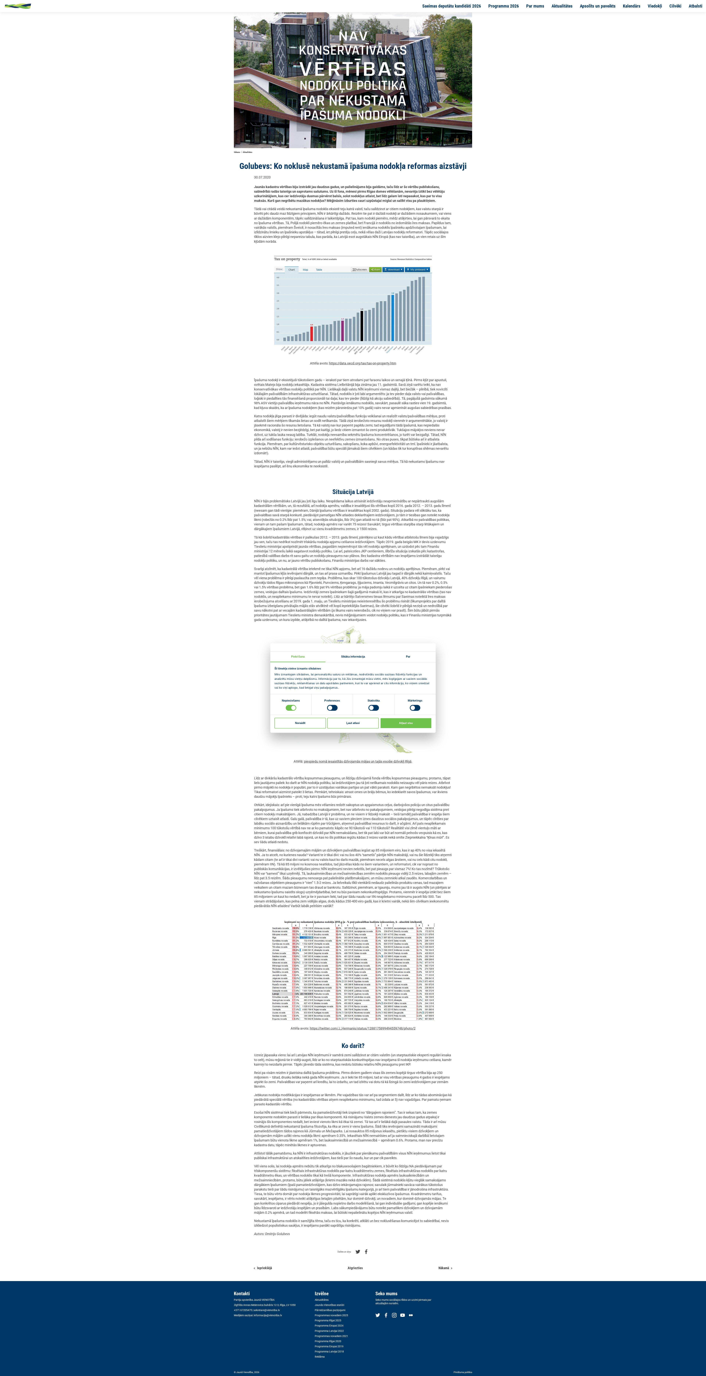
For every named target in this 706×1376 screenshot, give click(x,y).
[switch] (332, 708)
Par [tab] (408, 656)
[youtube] (402, 1315)
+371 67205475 (243, 1310)
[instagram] (394, 1315)
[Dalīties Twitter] (358, 1251)
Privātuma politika (463, 1372)
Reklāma (320, 1356)
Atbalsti (695, 6)
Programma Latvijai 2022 (329, 1330)
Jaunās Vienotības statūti (329, 1305)
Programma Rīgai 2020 (328, 1341)
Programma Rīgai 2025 (328, 1320)
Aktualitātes (562, 6)
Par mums (535, 6)
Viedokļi (655, 6)
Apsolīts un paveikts (598, 6)
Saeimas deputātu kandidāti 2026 (451, 6)
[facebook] (386, 1315)
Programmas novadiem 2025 (331, 1315)
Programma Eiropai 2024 (329, 1325)
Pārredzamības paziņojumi (330, 1310)
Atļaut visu (406, 723)
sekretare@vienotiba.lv (267, 1310)
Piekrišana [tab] (298, 656)
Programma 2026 (503, 6)
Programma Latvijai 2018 (329, 1351)
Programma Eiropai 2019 (329, 1346)
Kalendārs (631, 6)
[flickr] (411, 1315)
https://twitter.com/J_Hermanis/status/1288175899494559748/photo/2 (363, 1028)
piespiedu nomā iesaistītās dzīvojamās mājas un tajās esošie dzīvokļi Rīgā (357, 761)
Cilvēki (675, 6)
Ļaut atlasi (353, 723)
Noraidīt (300, 723)
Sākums (237, 152)
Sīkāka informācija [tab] (353, 656)
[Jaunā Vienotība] (29, 6)
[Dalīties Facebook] (366, 1251)
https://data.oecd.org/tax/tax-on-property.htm (362, 363)
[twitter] (378, 1315)
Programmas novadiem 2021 (331, 1336)
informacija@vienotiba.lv (268, 1315)
